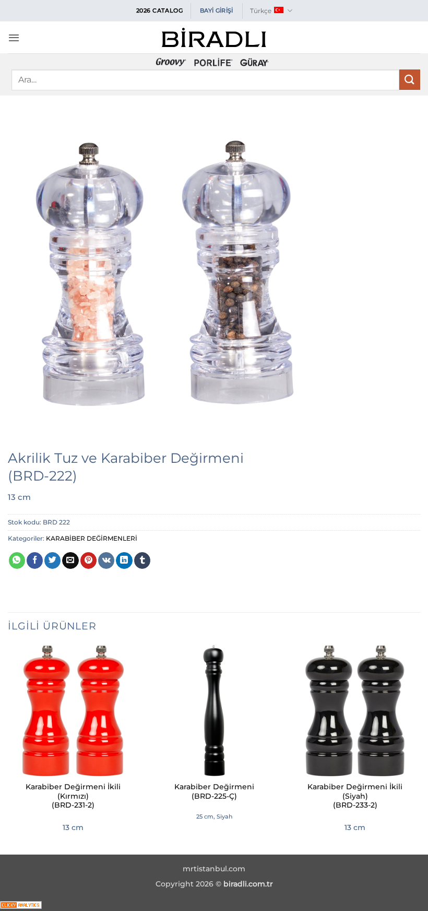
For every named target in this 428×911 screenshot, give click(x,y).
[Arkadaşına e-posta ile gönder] (70, 560)
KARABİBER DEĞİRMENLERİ (91, 538)
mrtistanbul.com (214, 869)
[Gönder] (409, 79)
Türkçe (260, 11)
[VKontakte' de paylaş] (106, 560)
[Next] (419, 748)
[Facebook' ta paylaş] (35, 560)
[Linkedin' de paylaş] (124, 560)
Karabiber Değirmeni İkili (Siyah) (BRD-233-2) (354, 796)
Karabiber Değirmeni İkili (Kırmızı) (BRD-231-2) (73, 796)
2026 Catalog (159, 10)
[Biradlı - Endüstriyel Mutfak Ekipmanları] (214, 37)
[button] (14, 37)
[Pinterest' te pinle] (88, 560)
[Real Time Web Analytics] (21, 904)
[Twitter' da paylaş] (52, 560)
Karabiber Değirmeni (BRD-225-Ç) (214, 791)
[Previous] (8, 748)
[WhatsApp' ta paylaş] (17, 560)
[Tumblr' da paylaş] (142, 560)
